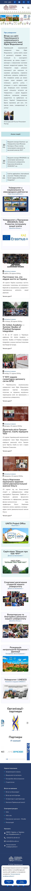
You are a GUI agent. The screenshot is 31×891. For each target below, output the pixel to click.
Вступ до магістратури (13, 795)
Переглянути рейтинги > (15, 194)
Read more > (16, 526)
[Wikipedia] (28, 2)
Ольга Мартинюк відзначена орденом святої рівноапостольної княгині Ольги (15, 482)
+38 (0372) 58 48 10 (13, 838)
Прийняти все (8, 882)
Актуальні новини (10, 271)
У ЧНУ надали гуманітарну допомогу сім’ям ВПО (14, 379)
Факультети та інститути (13, 775)
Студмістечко (10, 782)
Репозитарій (10, 822)
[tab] (13, 730)
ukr (9, 2)
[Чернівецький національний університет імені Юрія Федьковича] (10, 8)
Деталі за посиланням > (15, 556)
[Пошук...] (23, 8)
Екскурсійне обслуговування (15, 779)
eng (5, 2)
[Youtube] (19, 2)
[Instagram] (23, 2)
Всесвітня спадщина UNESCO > (15, 682)
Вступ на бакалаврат (12, 792)
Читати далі (7, 296)
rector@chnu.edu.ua (12, 841)
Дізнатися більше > (15, 228)
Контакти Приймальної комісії (15, 802)
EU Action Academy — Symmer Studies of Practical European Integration (13, 328)
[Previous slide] (2, 18)
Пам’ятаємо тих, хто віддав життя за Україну (15, 278)
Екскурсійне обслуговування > (15, 654)
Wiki (7, 812)
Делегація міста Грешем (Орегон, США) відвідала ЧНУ (15, 431)
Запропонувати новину (13, 772)
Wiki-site (9, 815)
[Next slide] (29, 18)
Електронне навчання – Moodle (16, 819)
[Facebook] (14, 2)
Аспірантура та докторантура (15, 799)
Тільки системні (21, 882)
